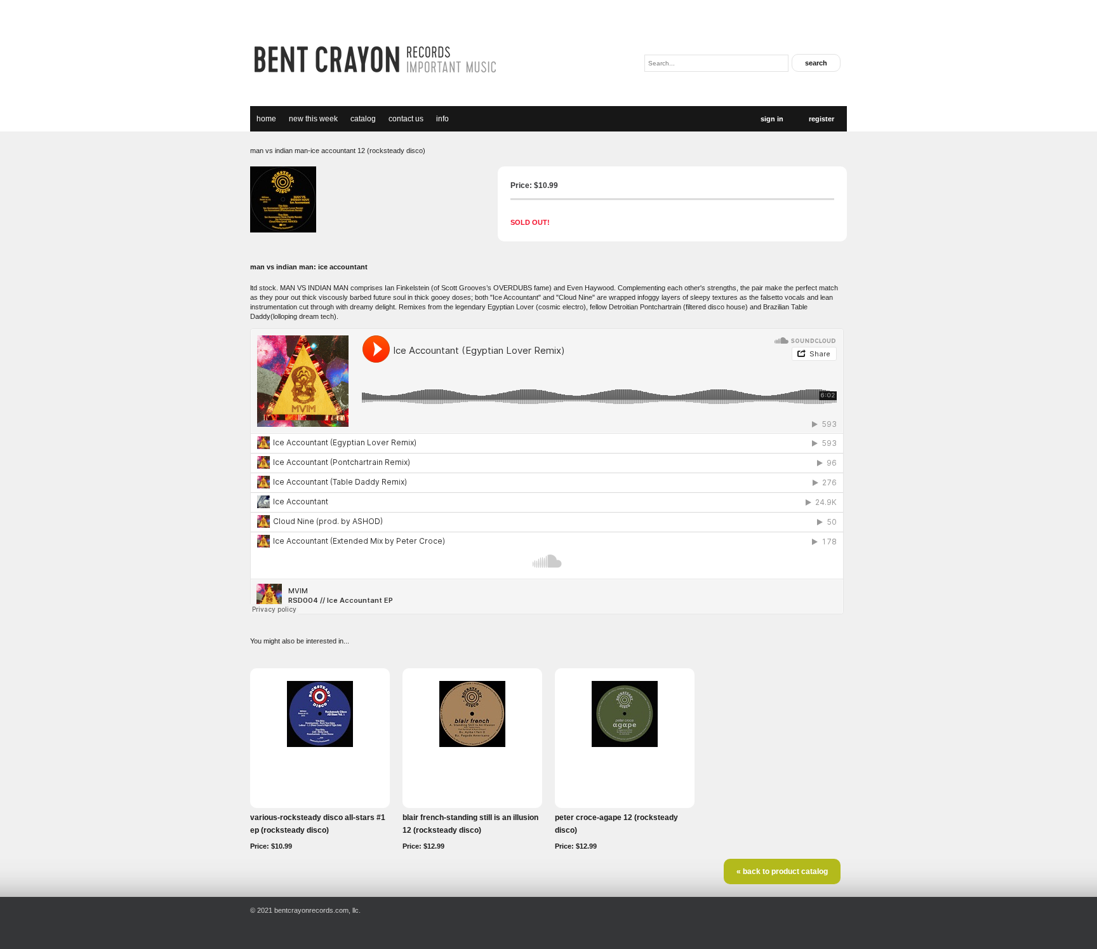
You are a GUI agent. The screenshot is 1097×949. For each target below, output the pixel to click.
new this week (313, 118)
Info (442, 118)
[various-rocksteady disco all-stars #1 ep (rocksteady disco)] (320, 744)
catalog (363, 118)
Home (266, 118)
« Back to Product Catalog (782, 871)
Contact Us (406, 118)
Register (821, 119)
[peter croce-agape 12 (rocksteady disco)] (625, 744)
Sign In (772, 119)
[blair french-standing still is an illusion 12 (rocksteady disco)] (472, 744)
